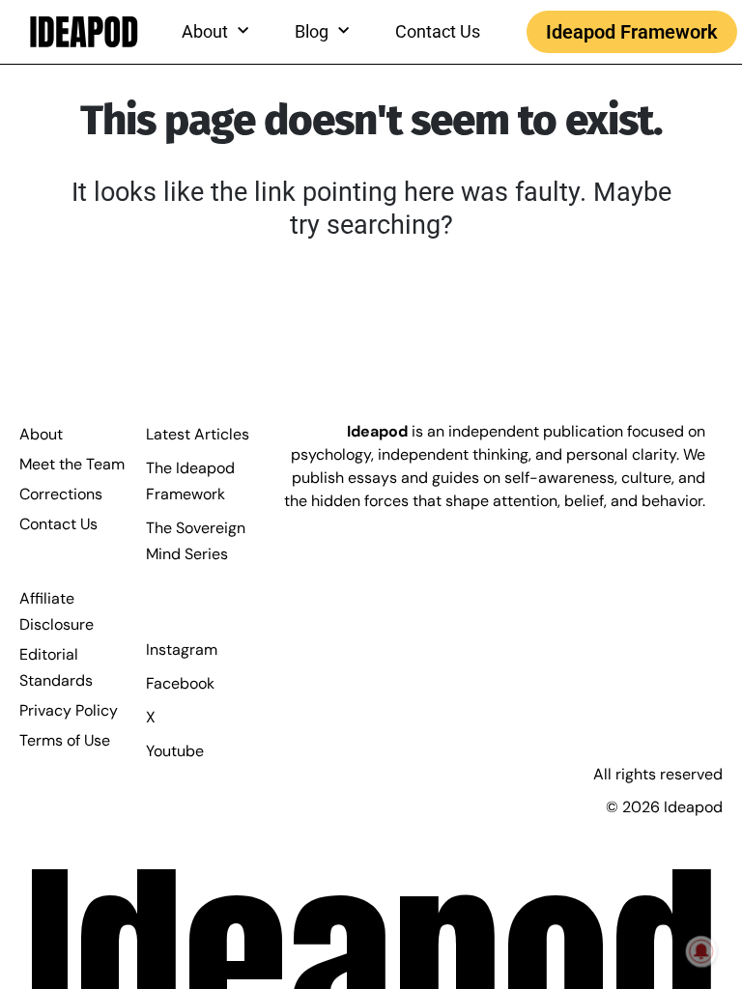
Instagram (181, 649)
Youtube (175, 751)
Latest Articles (197, 434)
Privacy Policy (68, 710)
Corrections (60, 494)
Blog (311, 31)
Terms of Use (64, 740)
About (41, 434)
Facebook (180, 683)
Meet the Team (72, 464)
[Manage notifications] (701, 951)
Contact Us (437, 31)
